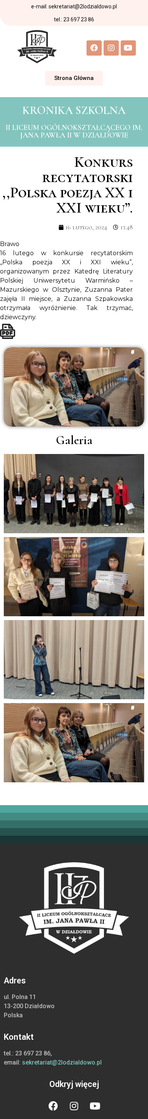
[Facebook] (94, 48)
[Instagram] (111, 48)
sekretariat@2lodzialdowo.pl (62, 1062)
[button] (74, 78)
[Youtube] (128, 48)
